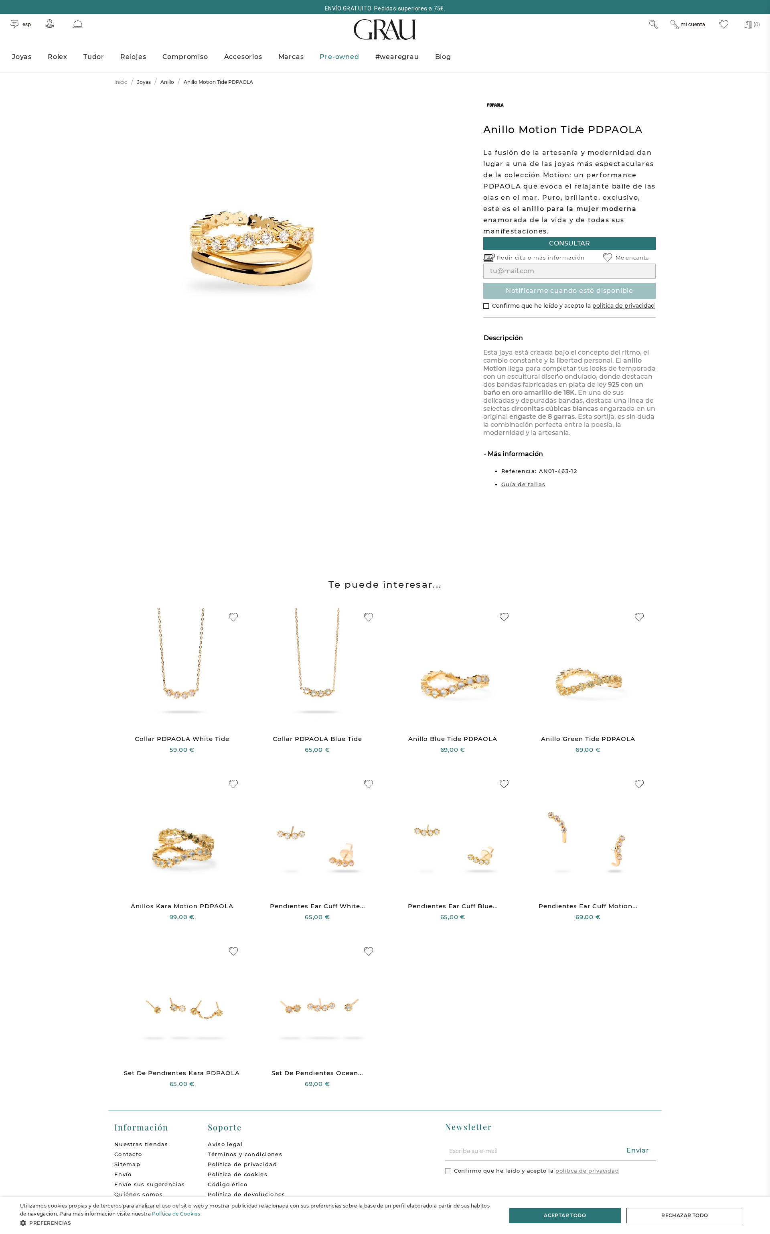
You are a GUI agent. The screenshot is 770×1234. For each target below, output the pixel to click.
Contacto (128, 1154)
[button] (256, 1223)
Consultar (569, 243)
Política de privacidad (242, 1164)
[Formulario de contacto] (78, 24)
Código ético (227, 1184)
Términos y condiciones (245, 1154)
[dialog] (385, 1215)
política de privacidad (623, 305)
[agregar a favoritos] (233, 617)
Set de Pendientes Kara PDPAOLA (182, 1073)
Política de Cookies (176, 1214)
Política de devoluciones (246, 1194)
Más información (514, 454)
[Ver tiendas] (49, 23)
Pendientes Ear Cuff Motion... (588, 906)
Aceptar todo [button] (565, 1215)
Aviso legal (225, 1144)
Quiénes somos (138, 1194)
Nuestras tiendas (141, 1144)
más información (559, 257)
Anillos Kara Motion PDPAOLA (182, 906)
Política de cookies (237, 1174)
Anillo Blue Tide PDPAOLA (452, 739)
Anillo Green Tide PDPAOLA (588, 739)
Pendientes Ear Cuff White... (317, 906)
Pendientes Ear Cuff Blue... (453, 906)
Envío (123, 1174)
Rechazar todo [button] (684, 1215)
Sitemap (127, 1164)
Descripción (503, 338)
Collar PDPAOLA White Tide (182, 739)
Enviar (637, 1150)
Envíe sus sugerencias (149, 1184)
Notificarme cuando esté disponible (569, 290)
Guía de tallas (523, 484)
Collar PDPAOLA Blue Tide (317, 739)
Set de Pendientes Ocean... (317, 1073)
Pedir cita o (515, 257)
